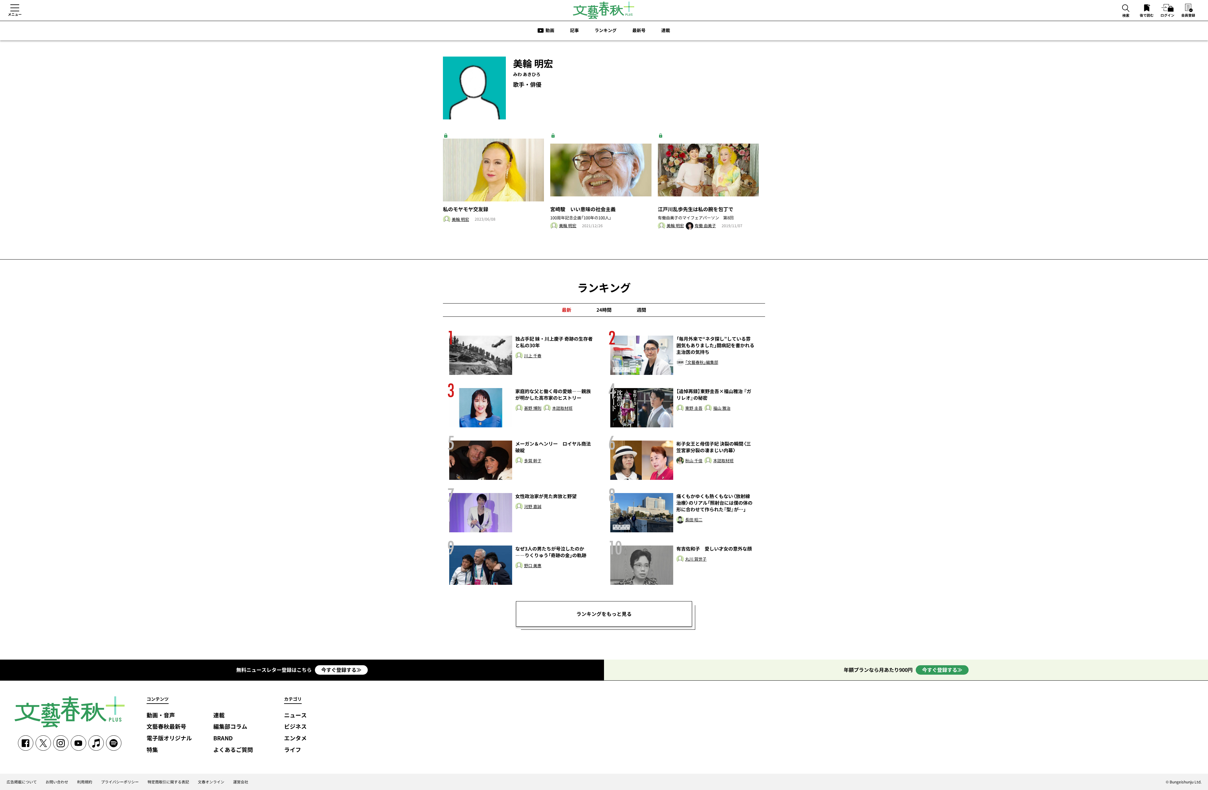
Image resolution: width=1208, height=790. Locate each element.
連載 (665, 30)
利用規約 (84, 782)
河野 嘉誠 (532, 506)
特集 (152, 750)
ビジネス (295, 726)
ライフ (292, 750)
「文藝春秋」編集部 (701, 362)
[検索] (1126, 8)
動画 (549, 30)
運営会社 (240, 782)
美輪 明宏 (460, 219)
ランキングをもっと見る (604, 613)
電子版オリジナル (169, 738)
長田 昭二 (693, 520)
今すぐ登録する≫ (341, 669)
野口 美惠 (532, 565)
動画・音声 (161, 715)
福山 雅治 (721, 408)
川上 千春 (532, 356)
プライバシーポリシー (120, 782)
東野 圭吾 (693, 408)
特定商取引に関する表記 (168, 782)
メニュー (15, 14)
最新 (566, 309)
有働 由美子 (705, 225)
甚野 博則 (532, 408)
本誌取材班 (562, 408)
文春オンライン (211, 782)
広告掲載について (22, 782)
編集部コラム (230, 726)
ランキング (606, 30)
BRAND (223, 738)
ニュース (295, 715)
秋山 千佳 (693, 460)
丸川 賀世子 (696, 559)
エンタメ (295, 738)
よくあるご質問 (233, 750)
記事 (574, 30)
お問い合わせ (57, 782)
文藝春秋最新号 (166, 726)
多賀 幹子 (532, 460)
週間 (641, 309)
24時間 (604, 309)
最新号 (639, 30)
